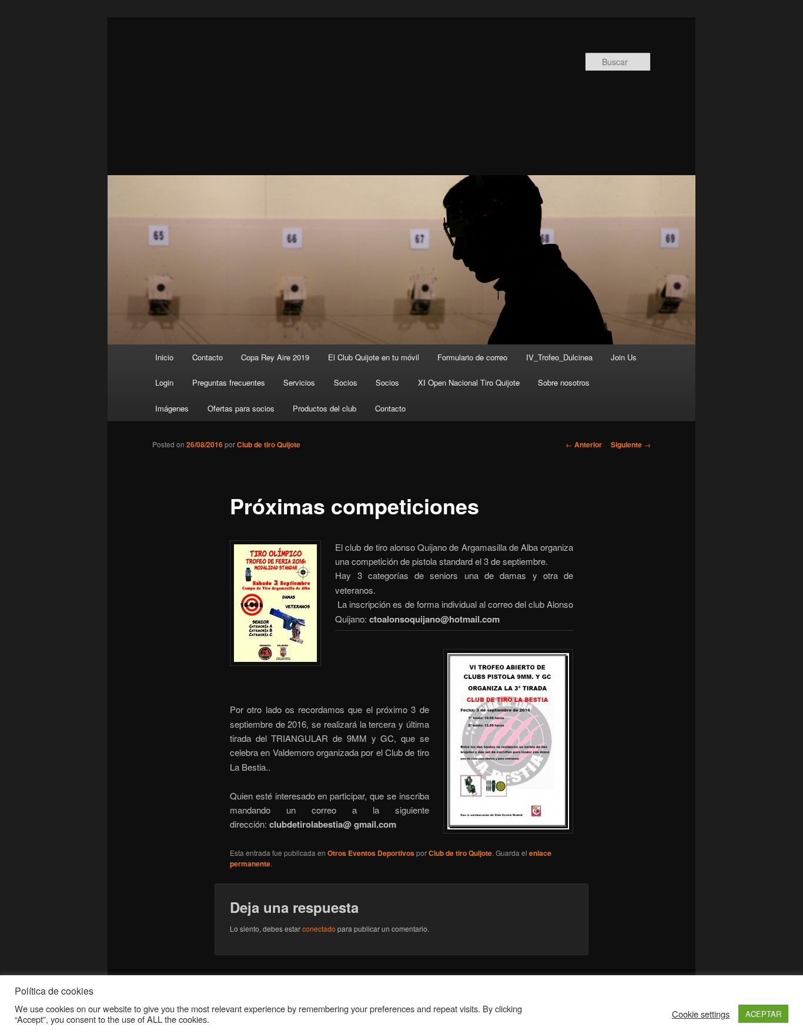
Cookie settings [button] (701, 1014)
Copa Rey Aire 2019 (275, 357)
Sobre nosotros (564, 382)
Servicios (299, 382)
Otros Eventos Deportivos (370, 853)
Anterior (584, 444)
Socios (345, 382)
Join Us (624, 357)
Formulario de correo (472, 357)
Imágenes (172, 408)
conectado (319, 928)
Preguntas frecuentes (228, 382)
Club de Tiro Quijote (328, 98)
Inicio (164, 357)
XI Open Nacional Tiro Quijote (469, 382)
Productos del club (324, 408)
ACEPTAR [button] (763, 1013)
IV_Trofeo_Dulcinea (559, 357)
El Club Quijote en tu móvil (373, 357)
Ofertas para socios (241, 408)
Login (164, 382)
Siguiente (631, 444)
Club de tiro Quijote (268, 444)
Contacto (207, 357)
